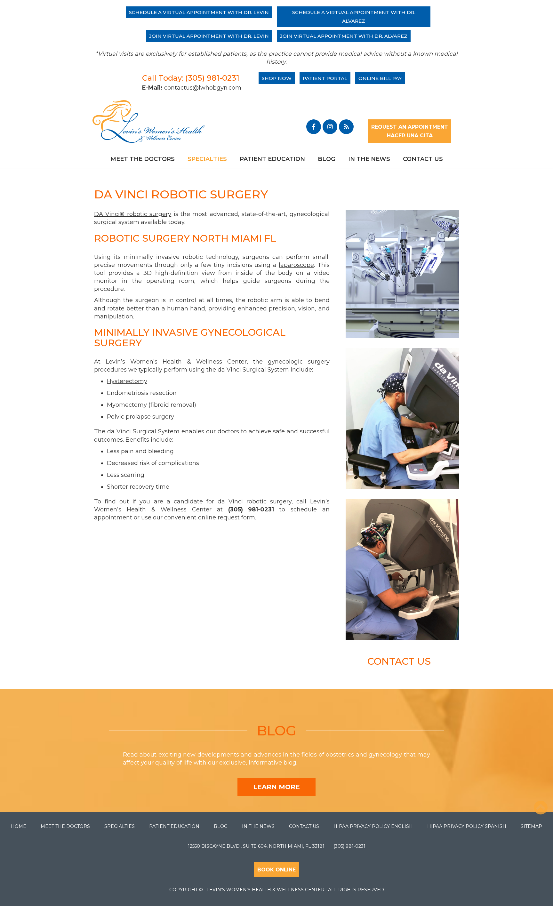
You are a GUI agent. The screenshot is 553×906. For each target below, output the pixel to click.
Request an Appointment (409, 127)
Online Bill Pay (380, 78)
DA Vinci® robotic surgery (132, 214)
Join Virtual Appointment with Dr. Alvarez (343, 36)
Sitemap (531, 826)
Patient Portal (325, 78)
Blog (326, 159)
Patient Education (272, 159)
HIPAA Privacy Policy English (373, 826)
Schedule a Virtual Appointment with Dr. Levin (199, 12)
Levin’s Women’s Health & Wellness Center (176, 361)
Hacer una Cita (410, 135)
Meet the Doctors (142, 159)
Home (18, 826)
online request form (226, 517)
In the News (369, 159)
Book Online (276, 870)
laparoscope (296, 265)
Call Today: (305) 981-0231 (190, 78)
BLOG (276, 730)
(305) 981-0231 (349, 846)
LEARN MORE (276, 787)
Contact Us (423, 159)
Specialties (207, 159)
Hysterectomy (127, 381)
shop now (277, 78)
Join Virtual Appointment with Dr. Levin (209, 36)
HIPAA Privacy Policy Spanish (466, 826)
